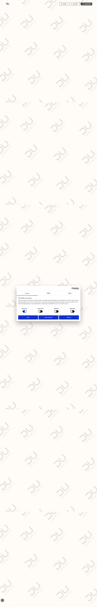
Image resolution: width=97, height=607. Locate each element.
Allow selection (48, 317)
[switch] (40, 311)
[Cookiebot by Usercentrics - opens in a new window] (72, 288)
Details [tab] (48, 293)
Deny (28, 317)
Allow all (69, 317)
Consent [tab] (27, 293)
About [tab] (69, 293)
